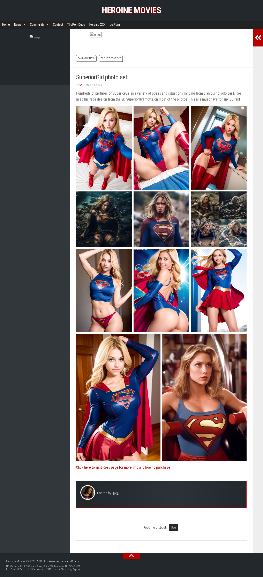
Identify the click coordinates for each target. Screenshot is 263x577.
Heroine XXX (97, 25)
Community (37, 25)
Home (6, 25)
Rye (82, 85)
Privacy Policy (70, 561)
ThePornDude (76, 25)
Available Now (86, 58)
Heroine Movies (131, 10)
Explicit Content (111, 58)
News (17, 25)
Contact (58, 25)
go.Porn (115, 25)
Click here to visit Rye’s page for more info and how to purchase (123, 467)
